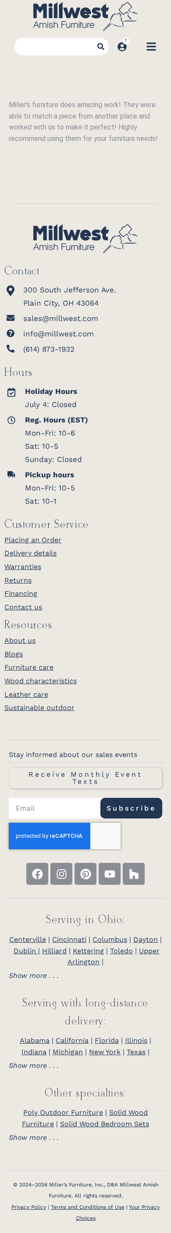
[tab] (85, 975)
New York (105, 1052)
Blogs (13, 654)
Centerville (27, 939)
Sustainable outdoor (39, 707)
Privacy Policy (28, 1207)
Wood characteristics (40, 681)
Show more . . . (34, 975)
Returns (18, 580)
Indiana (33, 1052)
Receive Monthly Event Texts (85, 778)
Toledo (121, 951)
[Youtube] (110, 874)
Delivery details (30, 553)
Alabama (35, 1040)
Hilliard (54, 951)
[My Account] (122, 46)
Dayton (145, 939)
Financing (20, 593)
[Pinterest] (85, 874)
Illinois (136, 1040)
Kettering (88, 951)
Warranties (22, 566)
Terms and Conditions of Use (88, 1207)
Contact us (23, 607)
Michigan (68, 1052)
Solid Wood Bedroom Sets (104, 1124)
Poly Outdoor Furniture (63, 1112)
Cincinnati (69, 939)
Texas (136, 1052)
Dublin (26, 951)
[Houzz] (134, 874)
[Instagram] (61, 874)
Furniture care (28, 667)
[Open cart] (136, 46)
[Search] (100, 46)
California (72, 1040)
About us (20, 640)
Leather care (26, 694)
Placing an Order (32, 540)
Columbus (110, 939)
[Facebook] (37, 874)
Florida (107, 1040)
